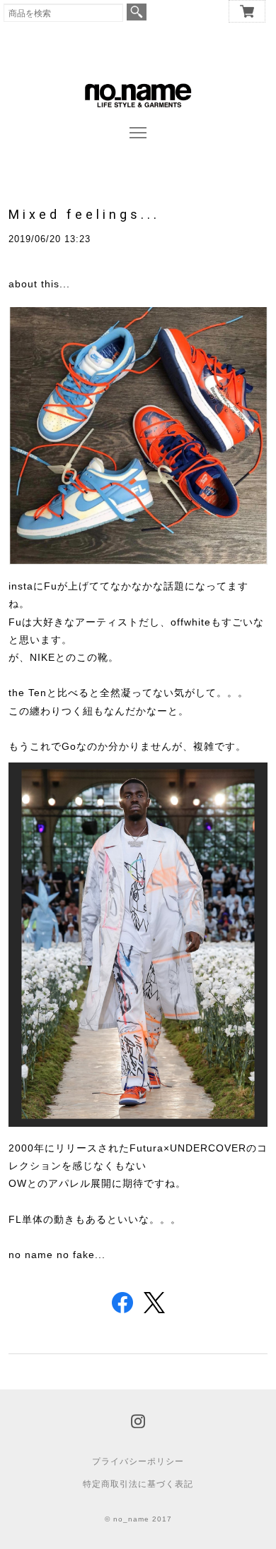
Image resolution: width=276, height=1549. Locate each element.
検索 (136, 12)
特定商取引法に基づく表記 (138, 1484)
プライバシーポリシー (138, 1461)
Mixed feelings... (84, 214)
